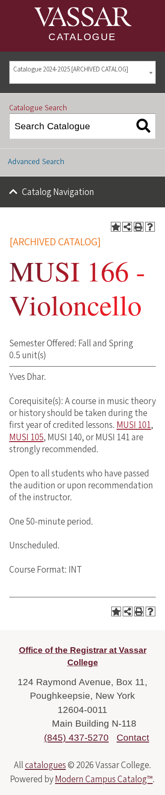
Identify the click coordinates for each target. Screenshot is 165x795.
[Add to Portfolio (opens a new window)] (116, 227)
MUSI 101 (134, 424)
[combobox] (82, 72)
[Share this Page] (127, 227)
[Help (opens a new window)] (150, 227)
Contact (133, 737)
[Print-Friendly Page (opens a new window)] (138, 227)
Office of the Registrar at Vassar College (83, 656)
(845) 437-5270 (76, 737)
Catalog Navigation (58, 192)
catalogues (45, 765)
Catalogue (82, 36)
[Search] (144, 126)
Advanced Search (36, 161)
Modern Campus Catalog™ (104, 779)
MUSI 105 (26, 437)
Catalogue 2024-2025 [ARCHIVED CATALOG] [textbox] (70, 69)
